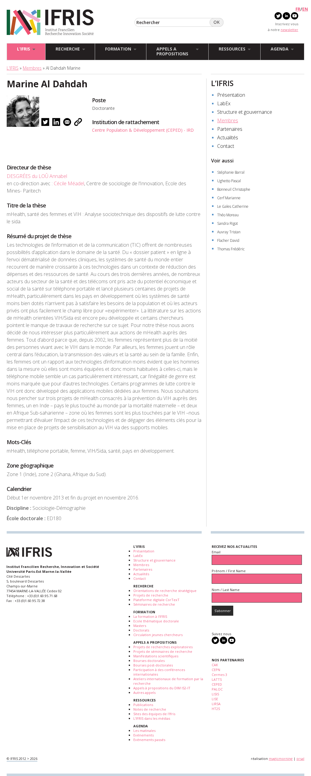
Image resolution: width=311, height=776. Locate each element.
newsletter (289, 29)
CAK (215, 665)
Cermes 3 (219, 674)
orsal (300, 758)
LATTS (217, 679)
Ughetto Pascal (229, 180)
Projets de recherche (150, 595)
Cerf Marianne (229, 197)
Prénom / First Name (229, 571)
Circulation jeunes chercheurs (158, 634)
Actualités (227, 137)
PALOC (217, 689)
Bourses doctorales (149, 660)
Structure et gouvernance (244, 112)
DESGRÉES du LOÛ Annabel (37, 176)
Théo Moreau (228, 214)
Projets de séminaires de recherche (162, 651)
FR (298, 9)
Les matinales (144, 730)
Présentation (231, 95)
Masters (139, 625)
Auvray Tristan (229, 232)
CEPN (216, 669)
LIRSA (216, 703)
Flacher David (228, 240)
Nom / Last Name (226, 589)
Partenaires (229, 129)
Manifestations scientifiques (155, 656)
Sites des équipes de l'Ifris (154, 714)
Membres (32, 68)
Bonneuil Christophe (233, 189)
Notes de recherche (149, 709)
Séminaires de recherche (154, 604)
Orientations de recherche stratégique (165, 590)
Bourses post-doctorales (153, 665)
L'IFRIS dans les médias (151, 718)
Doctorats (141, 630)
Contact (225, 146)
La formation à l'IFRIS (150, 616)
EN (305, 9)
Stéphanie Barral (230, 172)
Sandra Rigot (227, 223)
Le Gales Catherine (232, 206)
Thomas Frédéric (230, 249)
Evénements (143, 735)
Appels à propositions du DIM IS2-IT (161, 688)
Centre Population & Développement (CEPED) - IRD (143, 130)
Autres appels (144, 692)
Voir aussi (222, 160)
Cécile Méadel (69, 183)
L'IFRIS (13, 68)
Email (216, 552)
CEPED (217, 684)
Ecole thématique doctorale (156, 621)
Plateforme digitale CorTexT (156, 599)
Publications (143, 704)
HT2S (216, 708)
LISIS (215, 694)
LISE (215, 699)
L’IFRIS (222, 83)
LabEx (224, 103)
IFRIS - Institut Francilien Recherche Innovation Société (50, 22)
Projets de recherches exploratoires (163, 647)
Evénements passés (149, 739)
